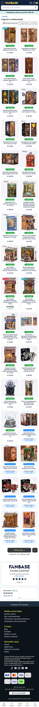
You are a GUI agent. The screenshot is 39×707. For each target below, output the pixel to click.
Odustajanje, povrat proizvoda (15, 621)
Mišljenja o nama (10, 634)
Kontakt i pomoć (10, 614)
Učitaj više (18, 550)
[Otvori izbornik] (3, 3)
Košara (6, 652)
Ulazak (6, 644)
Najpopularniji (24, 23)
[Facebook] (23, 668)
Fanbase (4, 16)
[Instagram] (19, 668)
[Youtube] (26, 668)
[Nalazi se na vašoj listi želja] (16, 29)
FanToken (7, 632)
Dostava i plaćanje (10, 636)
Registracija (8, 647)
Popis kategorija (12, 698)
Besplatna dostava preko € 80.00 (20, 12)
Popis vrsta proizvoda (24, 698)
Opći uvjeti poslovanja (12, 616)
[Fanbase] (12, 3)
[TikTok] (12, 668)
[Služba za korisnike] (31, 3)
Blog (5, 629)
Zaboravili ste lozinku (11, 649)
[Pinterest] (15, 668)
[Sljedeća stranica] (35, 550)
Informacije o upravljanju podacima (17, 619)
